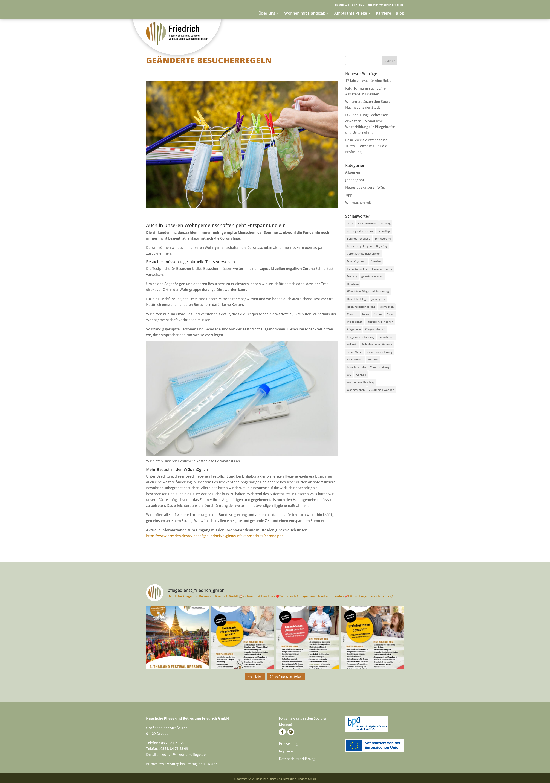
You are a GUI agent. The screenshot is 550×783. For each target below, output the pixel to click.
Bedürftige (384, 231)
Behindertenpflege (358, 238)
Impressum (288, 751)
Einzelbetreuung (382, 269)
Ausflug (386, 223)
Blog (400, 13)
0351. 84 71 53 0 (354, 4)
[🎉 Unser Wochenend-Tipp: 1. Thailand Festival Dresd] (177, 637)
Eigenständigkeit (357, 269)
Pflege (390, 314)
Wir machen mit (358, 202)
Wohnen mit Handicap (304, 13)
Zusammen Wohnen (381, 390)
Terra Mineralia (356, 367)
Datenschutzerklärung (297, 758)
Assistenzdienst (367, 223)
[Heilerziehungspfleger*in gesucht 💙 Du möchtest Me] (307, 637)
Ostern (377, 314)
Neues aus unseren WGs (365, 187)
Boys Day (381, 246)
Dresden (375, 261)
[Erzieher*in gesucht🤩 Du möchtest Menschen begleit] (372, 637)
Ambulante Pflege (350, 13)
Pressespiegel (290, 743)
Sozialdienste (355, 359)
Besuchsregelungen (359, 246)
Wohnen (361, 375)
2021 (350, 223)
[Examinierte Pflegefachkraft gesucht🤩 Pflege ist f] (242, 637)
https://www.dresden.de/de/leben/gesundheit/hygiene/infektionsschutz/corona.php (215, 535)
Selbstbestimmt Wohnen (377, 344)
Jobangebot (354, 179)
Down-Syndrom (356, 261)
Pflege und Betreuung (360, 337)
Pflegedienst (354, 322)
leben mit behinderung (361, 306)
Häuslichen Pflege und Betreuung (368, 291)
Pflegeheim (354, 329)
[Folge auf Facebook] (282, 731)
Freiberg (352, 276)
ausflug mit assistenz (360, 231)
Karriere (383, 13)
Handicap (353, 284)
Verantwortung (379, 367)
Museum (352, 314)
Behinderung (382, 238)
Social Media (354, 352)
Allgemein (353, 172)
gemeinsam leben (372, 276)
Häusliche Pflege (357, 299)
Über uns (266, 13)
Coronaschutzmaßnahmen (363, 253)
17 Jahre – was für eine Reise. (368, 80)
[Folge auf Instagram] (290, 731)
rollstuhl (352, 344)
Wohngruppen (356, 390)
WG (349, 375)
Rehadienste (386, 337)
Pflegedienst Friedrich (380, 322)
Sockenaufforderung (379, 352)
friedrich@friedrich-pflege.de (385, 4)
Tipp (348, 194)
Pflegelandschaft (375, 329)
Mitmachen (387, 306)
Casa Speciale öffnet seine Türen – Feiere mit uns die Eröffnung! (366, 146)
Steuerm (373, 359)
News (365, 314)
